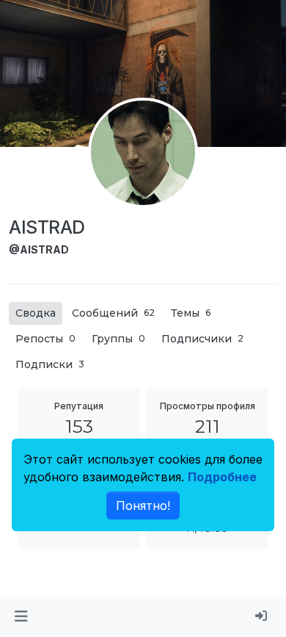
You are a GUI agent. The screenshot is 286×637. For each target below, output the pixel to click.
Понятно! (143, 505)
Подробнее (222, 476)
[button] (21, 616)
